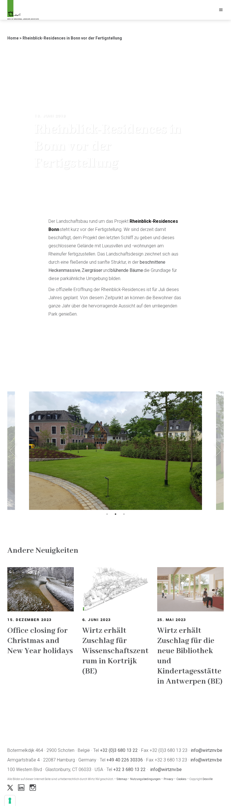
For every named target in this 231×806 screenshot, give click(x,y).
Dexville (208, 779)
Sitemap (122, 779)
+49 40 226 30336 (124, 760)
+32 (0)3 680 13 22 (119, 750)
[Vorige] (13, 451)
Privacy (168, 779)
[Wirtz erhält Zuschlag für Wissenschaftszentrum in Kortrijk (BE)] (115, 589)
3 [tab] (124, 514)
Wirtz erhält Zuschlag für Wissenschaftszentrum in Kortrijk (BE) (115, 651)
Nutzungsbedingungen (145, 779)
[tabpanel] (115, 450)
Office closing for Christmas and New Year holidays (40, 641)
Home (13, 38)
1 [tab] (107, 514)
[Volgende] (217, 451)
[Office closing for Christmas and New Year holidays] (40, 589)
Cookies (181, 779)
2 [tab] (115, 514)
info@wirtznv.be (206, 750)
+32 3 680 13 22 (129, 769)
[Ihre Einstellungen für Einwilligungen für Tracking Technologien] (10, 800)
